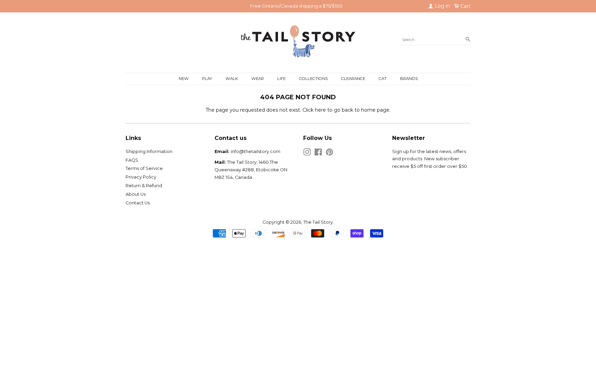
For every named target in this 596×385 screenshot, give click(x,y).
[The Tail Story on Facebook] (318, 153)
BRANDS (409, 78)
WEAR (257, 78)
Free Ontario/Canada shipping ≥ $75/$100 (296, 6)
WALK (232, 78)
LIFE (281, 78)
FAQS (132, 160)
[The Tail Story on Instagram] (307, 153)
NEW (184, 78)
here (320, 110)
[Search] (467, 39)
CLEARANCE (353, 78)
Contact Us (138, 202)
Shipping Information (149, 151)
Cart (464, 6)
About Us (136, 194)
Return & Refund (144, 185)
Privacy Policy (141, 177)
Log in (441, 6)
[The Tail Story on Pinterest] (329, 153)
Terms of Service (144, 168)
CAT (383, 78)
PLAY (207, 78)
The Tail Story (318, 222)
